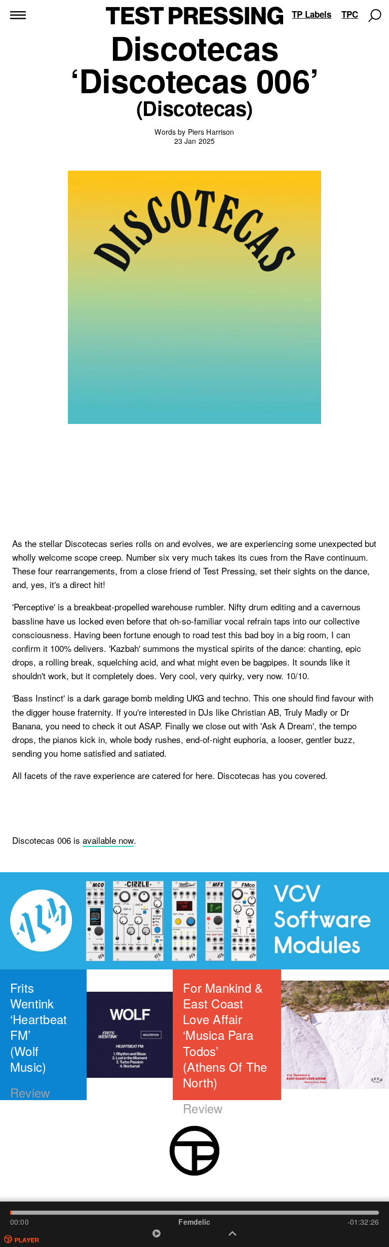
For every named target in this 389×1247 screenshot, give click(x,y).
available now (108, 840)
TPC (349, 14)
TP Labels (311, 14)
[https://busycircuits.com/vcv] (194, 920)
